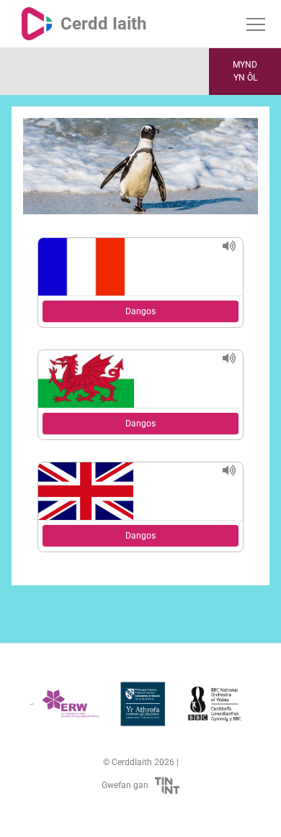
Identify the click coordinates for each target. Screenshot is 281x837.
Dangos (140, 311)
